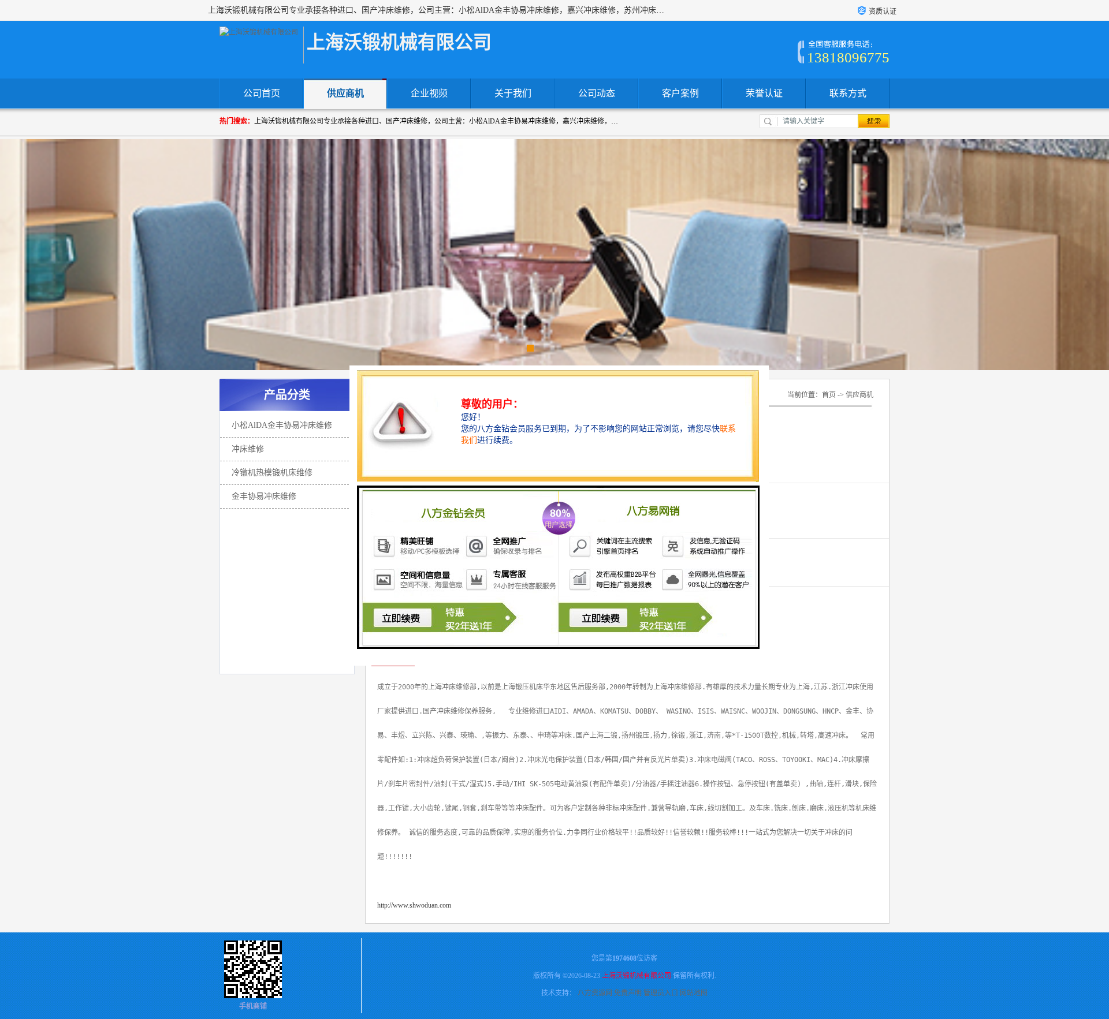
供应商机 (345, 93)
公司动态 (596, 93)
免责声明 (628, 993)
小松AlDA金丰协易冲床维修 (282, 425)
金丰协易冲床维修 (264, 496)
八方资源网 (595, 993)
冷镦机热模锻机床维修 (272, 472)
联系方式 (847, 93)
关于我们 (512, 93)
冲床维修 (248, 449)
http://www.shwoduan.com (414, 905)
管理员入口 (660, 993)
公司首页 (261, 93)
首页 (829, 395)
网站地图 (694, 993)
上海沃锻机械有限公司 (636, 976)
